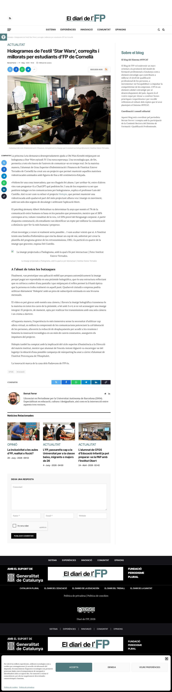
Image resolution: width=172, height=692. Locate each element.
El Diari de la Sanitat (141, 588)
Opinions (120, 29)
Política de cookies (11, 687)
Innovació (86, 29)
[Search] (163, 30)
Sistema (51, 29)
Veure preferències (149, 667)
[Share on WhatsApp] (22, 69)
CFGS (11, 372)
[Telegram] (4, 176)
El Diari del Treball (115, 588)
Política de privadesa (26, 687)
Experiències (68, 29)
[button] (3, 37)
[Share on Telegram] (28, 69)
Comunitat (104, 29)
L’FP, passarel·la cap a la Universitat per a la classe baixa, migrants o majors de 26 (59, 455)
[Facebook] (4, 169)
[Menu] (9, 30)
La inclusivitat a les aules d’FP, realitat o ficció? (22, 451)
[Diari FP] (86, 18)
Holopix (63, 194)
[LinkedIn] (4, 189)
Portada (10, 37)
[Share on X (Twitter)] (10, 69)
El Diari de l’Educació (55, 588)
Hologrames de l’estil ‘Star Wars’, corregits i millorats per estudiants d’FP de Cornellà (53, 53)
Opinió (12, 444)
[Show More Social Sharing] (34, 69)
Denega (112, 667)
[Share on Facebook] (16, 69)
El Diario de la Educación (85, 588)
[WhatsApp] (4, 183)
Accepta (73, 667)
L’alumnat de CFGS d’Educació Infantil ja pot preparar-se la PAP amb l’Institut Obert (93, 455)
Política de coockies (97, 595)
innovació (20, 372)
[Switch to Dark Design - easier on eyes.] (159, 29)
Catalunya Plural (29, 588)
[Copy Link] (4, 196)
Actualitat (16, 45)
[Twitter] (4, 162)
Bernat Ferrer (11, 63)
